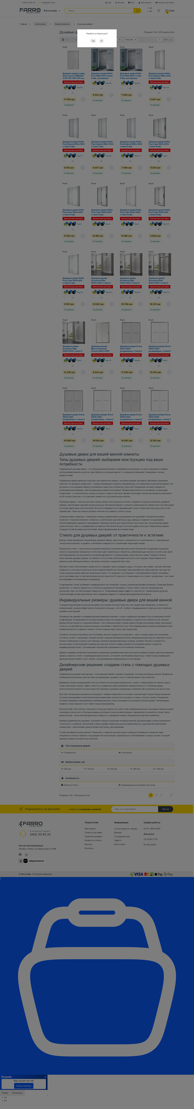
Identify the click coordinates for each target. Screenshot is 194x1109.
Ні (101, 41)
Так (93, 41)
